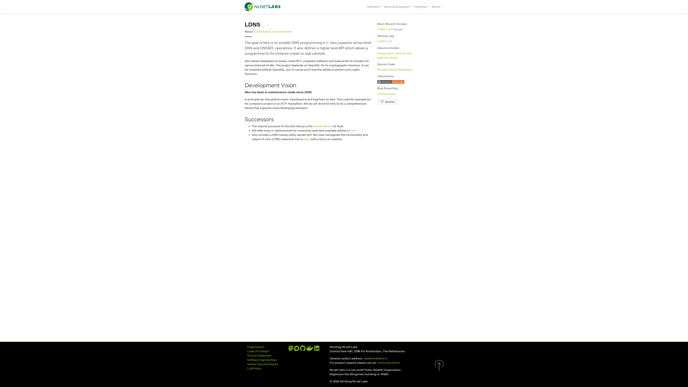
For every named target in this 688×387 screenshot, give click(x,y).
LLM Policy (254, 368)
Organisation (255, 347)
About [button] (436, 6)
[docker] (310, 349)
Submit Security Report (262, 364)
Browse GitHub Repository (394, 69)
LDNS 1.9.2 (384, 29)
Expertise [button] (420, 6)
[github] (303, 349)
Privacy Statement (259, 355)
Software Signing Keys (262, 360)
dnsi (306, 139)
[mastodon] (290, 349)
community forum (388, 362)
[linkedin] (316, 349)
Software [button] (373, 6)
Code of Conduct (258, 351)
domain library (322, 126)
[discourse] (296, 349)
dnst (353, 130)
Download (262, 31)
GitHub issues (386, 93)
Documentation (282, 31)
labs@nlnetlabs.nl (375, 358)
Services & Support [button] (396, 6)
